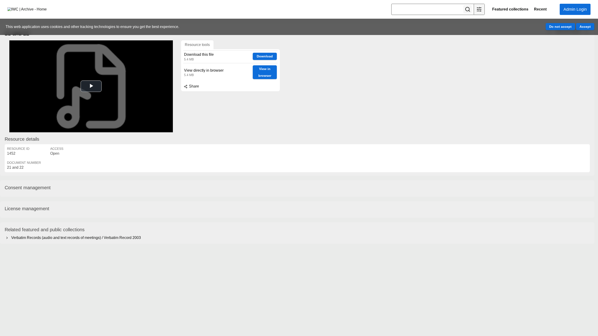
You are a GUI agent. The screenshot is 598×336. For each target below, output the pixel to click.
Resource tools (197, 45)
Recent (540, 9)
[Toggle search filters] (479, 9)
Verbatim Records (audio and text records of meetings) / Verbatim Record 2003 (75, 238)
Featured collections (510, 9)
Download (265, 56)
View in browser (264, 72)
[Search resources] (467, 9)
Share (193, 86)
